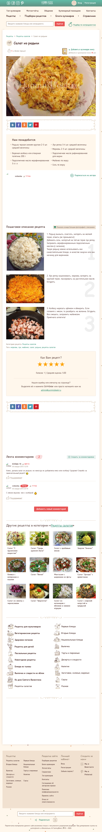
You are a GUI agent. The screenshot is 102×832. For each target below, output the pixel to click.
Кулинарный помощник (70, 11)
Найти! (60, 24)
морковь (14, 347)
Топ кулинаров (13, 11)
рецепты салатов (48, 347)
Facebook (18, 124)
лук (19, 347)
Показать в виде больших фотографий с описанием (76, 227)
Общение (48, 11)
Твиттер (30, 124)
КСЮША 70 (16, 464)
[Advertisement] (51, 202)
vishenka (18, 176)
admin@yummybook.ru (51, 390)
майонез (25, 347)
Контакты (91, 11)
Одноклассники (24, 124)
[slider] (51, 364)
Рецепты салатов (29, 344)
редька (38, 347)
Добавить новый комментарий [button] (51, 509)
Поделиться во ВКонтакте (12, 124)
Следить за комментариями (82, 457)
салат (32, 347)
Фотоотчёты (32, 11)
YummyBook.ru (47, 2)
